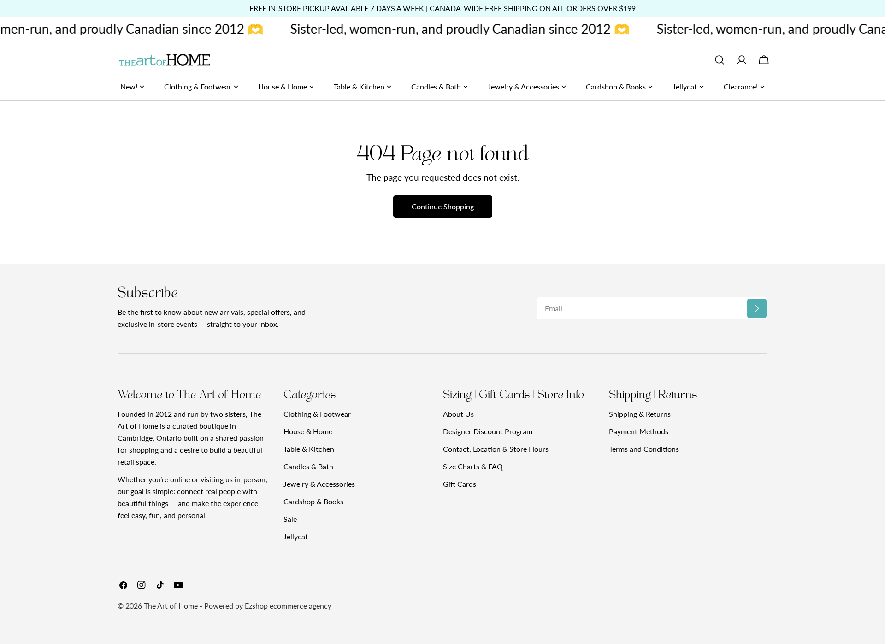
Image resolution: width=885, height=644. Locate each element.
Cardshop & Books (313, 501)
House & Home (307, 431)
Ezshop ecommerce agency (288, 605)
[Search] (719, 60)
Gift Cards (459, 483)
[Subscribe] (757, 308)
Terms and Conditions (644, 448)
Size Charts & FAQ (473, 466)
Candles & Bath (308, 466)
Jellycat (295, 536)
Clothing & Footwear (317, 413)
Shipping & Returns (640, 413)
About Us (458, 413)
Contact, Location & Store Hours (496, 448)
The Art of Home (171, 605)
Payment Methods (638, 431)
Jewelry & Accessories (319, 483)
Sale (290, 518)
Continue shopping (443, 206)
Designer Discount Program (487, 431)
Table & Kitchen (308, 448)
